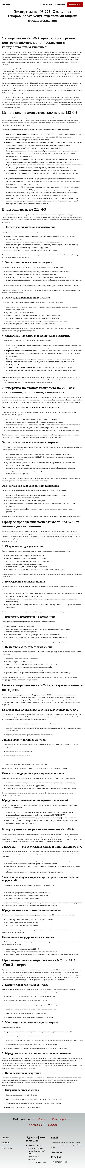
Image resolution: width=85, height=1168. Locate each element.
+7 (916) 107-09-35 (59, 1162)
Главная (5, 1137)
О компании (7, 1148)
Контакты (6, 1142)
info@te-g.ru (57, 1152)
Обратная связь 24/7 (75, 4)
